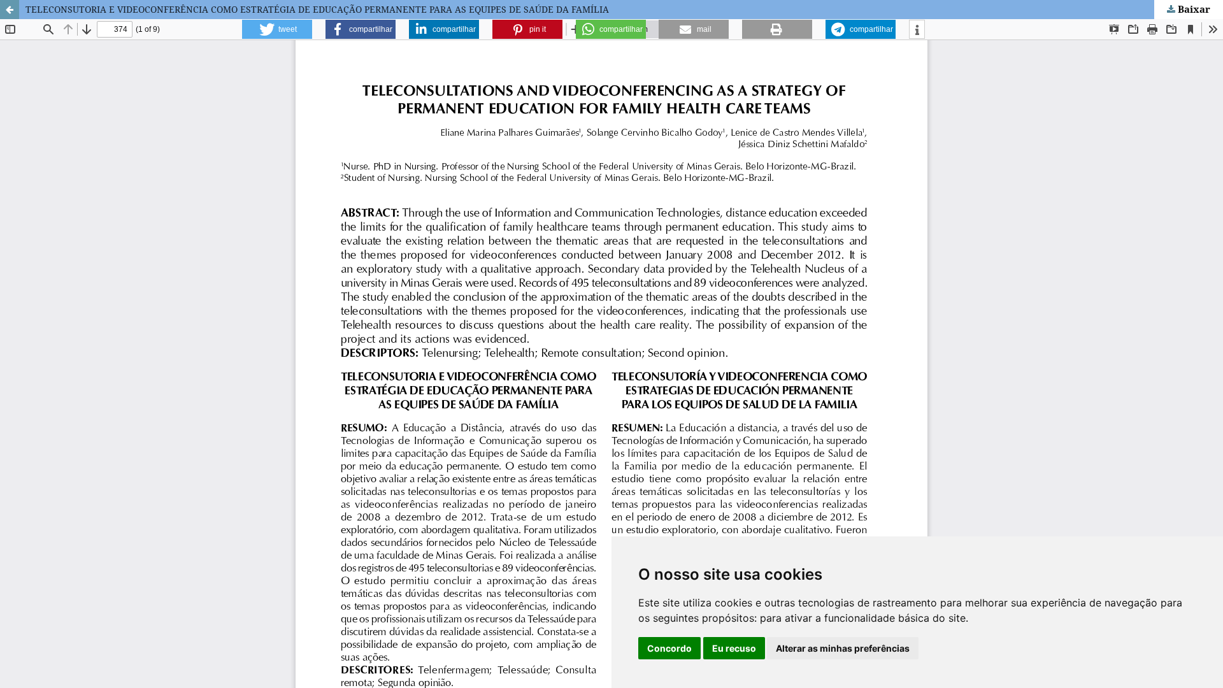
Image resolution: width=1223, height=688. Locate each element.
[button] (277, 29)
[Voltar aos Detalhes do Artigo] (9, 9)
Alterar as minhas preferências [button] (843, 648)
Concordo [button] (669, 648)
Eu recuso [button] (734, 648)
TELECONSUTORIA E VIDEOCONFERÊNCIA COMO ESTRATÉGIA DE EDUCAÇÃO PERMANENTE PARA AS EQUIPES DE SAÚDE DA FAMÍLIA (317, 9)
